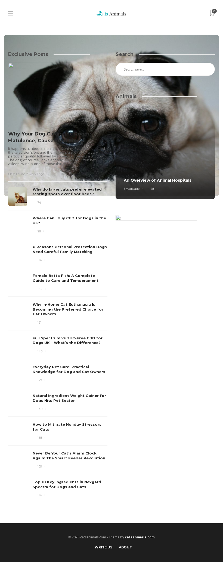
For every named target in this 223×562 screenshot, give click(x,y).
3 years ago (132, 189)
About (125, 547)
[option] (57, 281)
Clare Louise (16, 174)
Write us (103, 547)
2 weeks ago (35, 174)
